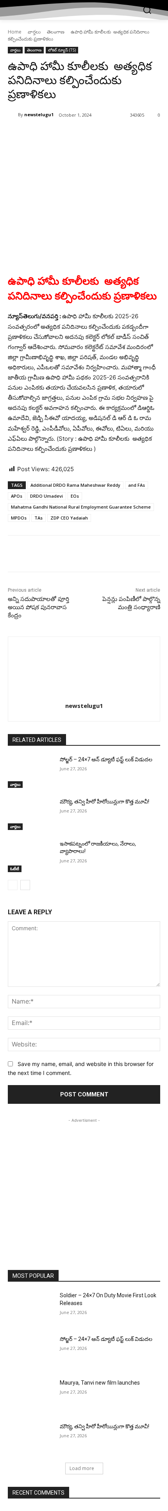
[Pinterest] (76, 135)
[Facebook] (40, 135)
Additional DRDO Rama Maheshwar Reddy (75, 485)
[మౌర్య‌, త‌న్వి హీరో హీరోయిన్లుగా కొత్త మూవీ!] (31, 814)
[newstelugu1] (13, 115)
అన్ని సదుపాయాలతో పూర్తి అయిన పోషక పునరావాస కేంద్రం (38, 607)
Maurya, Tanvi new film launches (100, 1383)
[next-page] (25, 885)
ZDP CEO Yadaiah (69, 518)
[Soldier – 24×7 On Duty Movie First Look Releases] (31, 1308)
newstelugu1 (39, 114)
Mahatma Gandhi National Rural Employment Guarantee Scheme (81, 507)
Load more (82, 1468)
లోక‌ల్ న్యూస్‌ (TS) (62, 50)
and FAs (136, 485)
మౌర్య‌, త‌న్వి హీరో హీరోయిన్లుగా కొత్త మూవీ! (104, 801)
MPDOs (19, 518)
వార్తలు (34, 31)
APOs (16, 496)
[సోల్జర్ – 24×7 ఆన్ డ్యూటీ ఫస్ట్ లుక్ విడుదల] (31, 772)
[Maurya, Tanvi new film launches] (31, 1395)
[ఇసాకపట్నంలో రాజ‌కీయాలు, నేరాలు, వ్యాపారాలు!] (31, 856)
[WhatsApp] (94, 135)
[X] (58, 135)
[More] (112, 135)
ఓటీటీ (14, 868)
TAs (38, 518)
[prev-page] (13, 885)
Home (14, 31)
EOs (75, 496)
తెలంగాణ (55, 31)
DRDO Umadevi (46, 496)
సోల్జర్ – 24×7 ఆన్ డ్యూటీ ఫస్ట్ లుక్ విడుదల (106, 759)
